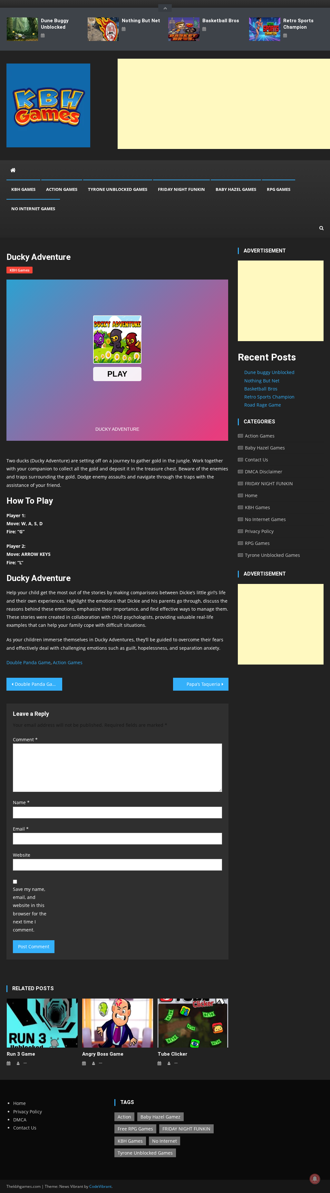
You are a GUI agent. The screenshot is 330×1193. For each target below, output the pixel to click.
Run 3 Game (21, 1054)
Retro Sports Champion (298, 24)
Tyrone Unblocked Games (117, 189)
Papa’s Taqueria (203, 684)
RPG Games (278, 189)
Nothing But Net (141, 21)
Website (21, 855)
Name (21, 802)
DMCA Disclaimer (263, 471)
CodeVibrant (100, 1186)
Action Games (61, 189)
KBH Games (23, 189)
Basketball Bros (220, 21)
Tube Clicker (172, 1054)
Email (21, 829)
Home (251, 495)
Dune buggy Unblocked (55, 24)
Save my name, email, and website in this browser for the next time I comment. (29, 909)
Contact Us (256, 460)
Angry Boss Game (102, 1054)
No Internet (164, 1141)
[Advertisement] (280, 301)
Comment (25, 739)
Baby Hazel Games (236, 189)
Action (124, 1117)
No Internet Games (33, 209)
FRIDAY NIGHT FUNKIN (181, 189)
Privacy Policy (259, 531)
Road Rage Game (262, 405)
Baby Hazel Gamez (160, 1117)
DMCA (19, 1120)
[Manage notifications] (315, 1179)
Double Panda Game (28, 662)
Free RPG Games (135, 1129)
